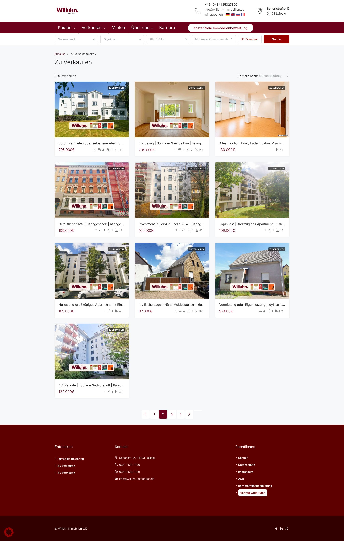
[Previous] (146, 414)
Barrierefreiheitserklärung (255, 485)
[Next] (189, 414)
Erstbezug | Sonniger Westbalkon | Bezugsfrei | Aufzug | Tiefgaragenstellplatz (197, 143)
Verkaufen (92, 27)
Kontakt (243, 457)
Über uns (140, 27)
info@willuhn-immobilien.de (224, 9)
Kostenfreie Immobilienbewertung (220, 27)
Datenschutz (246, 464)
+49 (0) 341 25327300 (221, 4)
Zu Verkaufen (116, 88)
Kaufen (64, 27)
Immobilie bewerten (71, 458)
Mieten (118, 27)
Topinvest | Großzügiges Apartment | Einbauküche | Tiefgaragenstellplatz (274, 224)
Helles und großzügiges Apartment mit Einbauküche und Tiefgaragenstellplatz (117, 305)
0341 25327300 (129, 464)
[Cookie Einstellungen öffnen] (9, 532)
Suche (276, 39)
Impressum (245, 471)
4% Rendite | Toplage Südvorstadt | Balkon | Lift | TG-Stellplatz (106, 385)
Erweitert (251, 39)
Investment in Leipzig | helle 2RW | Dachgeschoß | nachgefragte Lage (191, 224)
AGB (241, 478)
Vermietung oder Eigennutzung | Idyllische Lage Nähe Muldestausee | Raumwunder (281, 305)
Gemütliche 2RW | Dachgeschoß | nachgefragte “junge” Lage (104, 224)
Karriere (167, 27)
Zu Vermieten (66, 472)
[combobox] (76, 39)
